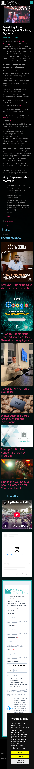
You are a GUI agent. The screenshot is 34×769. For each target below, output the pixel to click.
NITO (20, 105)
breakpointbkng (22, 574)
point (7, 225)
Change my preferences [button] (20, 761)
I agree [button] (20, 753)
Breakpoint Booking (9, 574)
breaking (8, 216)
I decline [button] (20, 756)
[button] (31, 2)
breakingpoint (9, 221)
